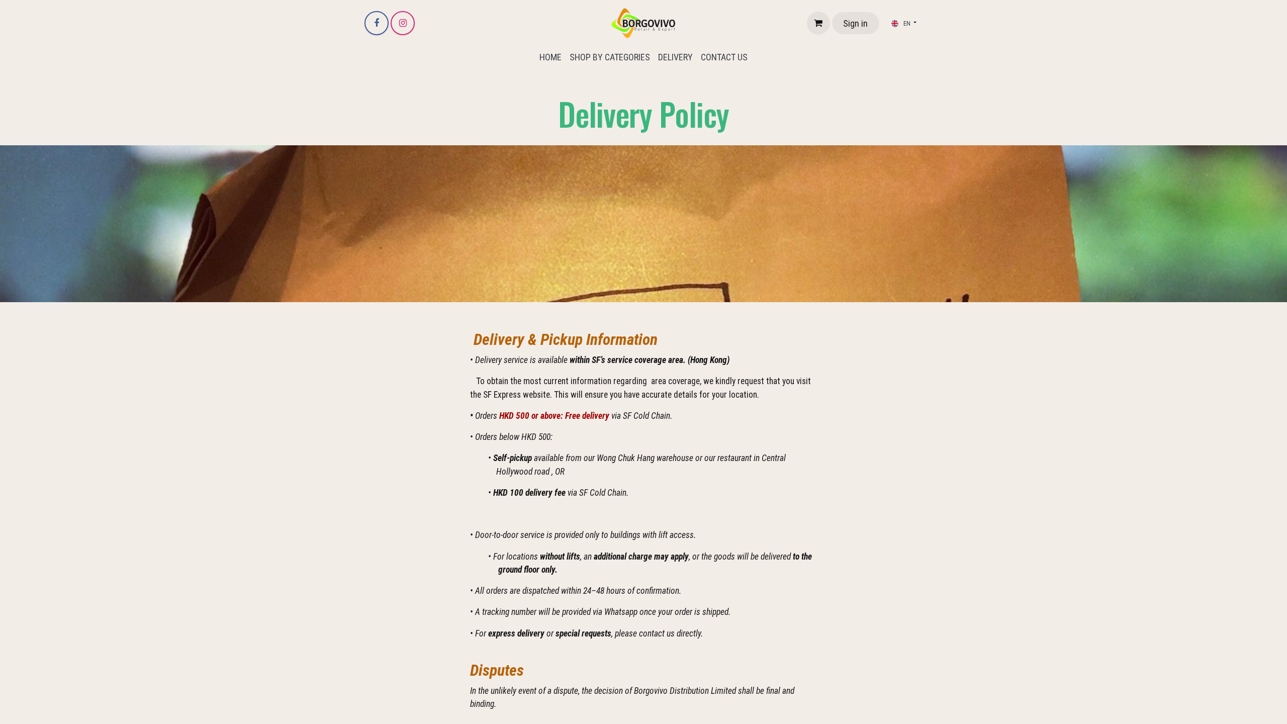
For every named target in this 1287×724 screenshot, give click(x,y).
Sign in (855, 23)
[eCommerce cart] (818, 23)
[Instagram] (403, 23)
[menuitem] (550, 57)
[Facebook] (376, 23)
